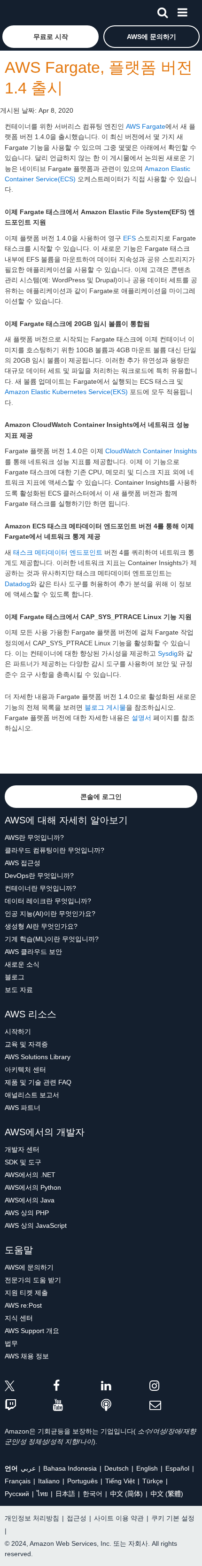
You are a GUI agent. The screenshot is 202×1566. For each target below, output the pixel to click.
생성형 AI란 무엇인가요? (41, 926)
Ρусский (17, 1493)
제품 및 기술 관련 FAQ (38, 1082)
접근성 (76, 1518)
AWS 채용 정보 (27, 1356)
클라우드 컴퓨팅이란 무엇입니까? (54, 850)
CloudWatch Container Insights (151, 451)
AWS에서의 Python (33, 1187)
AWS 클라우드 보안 (33, 951)
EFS (129, 238)
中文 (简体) (126, 1493)
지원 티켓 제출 (26, 1292)
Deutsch (116, 1468)
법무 (11, 1343)
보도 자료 (19, 989)
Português (82, 1481)
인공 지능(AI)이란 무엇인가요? (50, 913)
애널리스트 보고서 (32, 1095)
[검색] (162, 11)
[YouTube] (77, 1405)
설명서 (141, 717)
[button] (50, 36)
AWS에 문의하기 (29, 1267)
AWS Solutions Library (37, 1057)
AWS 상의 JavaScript (36, 1225)
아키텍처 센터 (25, 1069)
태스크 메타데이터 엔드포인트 (57, 552)
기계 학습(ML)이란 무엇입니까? (52, 939)
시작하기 (18, 1031)
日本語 (65, 1493)
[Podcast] (125, 1405)
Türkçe (152, 1481)
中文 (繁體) (166, 1493)
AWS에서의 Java (29, 1200)
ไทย (42, 1493)
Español (177, 1468)
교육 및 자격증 (26, 1044)
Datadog (17, 584)
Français (18, 1481)
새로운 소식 (22, 964)
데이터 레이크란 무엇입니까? (48, 901)
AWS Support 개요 (32, 1330)
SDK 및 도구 (23, 1162)
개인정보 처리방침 (32, 1518)
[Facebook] (77, 1387)
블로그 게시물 (105, 707)
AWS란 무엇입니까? (34, 837)
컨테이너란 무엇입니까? (40, 888)
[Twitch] (29, 1405)
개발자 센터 (22, 1149)
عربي (28, 1468)
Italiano (49, 1481)
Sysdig (168, 653)
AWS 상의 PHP (27, 1213)
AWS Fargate (145, 126)
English (147, 1468)
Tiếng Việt (120, 1481)
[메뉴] (182, 11)
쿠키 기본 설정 (172, 1518)
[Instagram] (173, 1387)
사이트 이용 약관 (119, 1518)
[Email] (173, 1405)
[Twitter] (29, 1387)
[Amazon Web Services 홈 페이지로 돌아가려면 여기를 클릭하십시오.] (24, 12)
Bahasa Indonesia (70, 1468)
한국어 (92, 1493)
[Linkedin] (125, 1387)
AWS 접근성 (22, 863)
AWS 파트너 (22, 1107)
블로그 (14, 977)
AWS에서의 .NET (30, 1174)
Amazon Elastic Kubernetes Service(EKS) (66, 391)
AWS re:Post (23, 1305)
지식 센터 (19, 1318)
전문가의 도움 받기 (33, 1280)
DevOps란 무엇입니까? (39, 875)
